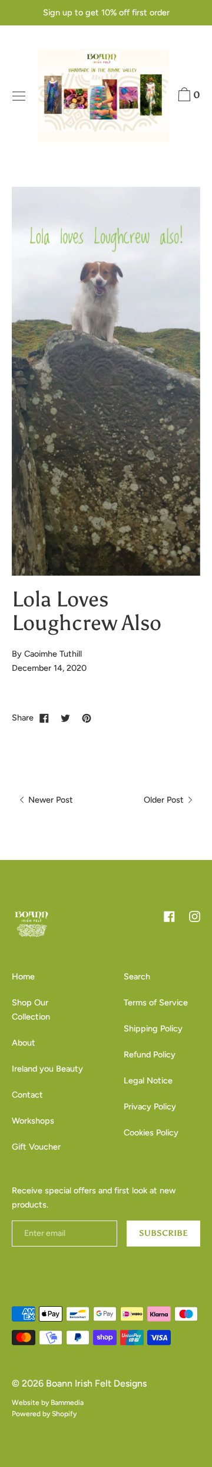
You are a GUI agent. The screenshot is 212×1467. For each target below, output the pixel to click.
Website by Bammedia (48, 1402)
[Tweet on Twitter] (65, 718)
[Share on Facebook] (44, 718)
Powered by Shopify (44, 1414)
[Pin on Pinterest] (86, 718)
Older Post (165, 799)
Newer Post (49, 799)
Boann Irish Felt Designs (96, 1383)
